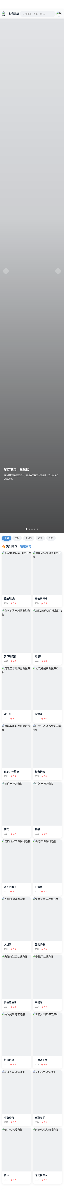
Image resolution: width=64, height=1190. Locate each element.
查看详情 (11, 590)
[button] (59, 14)
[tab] (26, 529)
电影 (17, 538)
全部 (6, 538)
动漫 (51, 538)
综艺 (40, 538)
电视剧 (28, 538)
